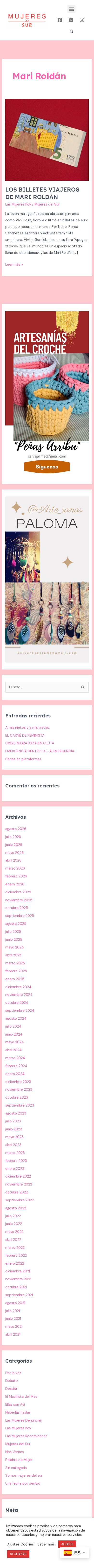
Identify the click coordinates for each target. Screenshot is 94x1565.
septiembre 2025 (19, 916)
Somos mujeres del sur (23, 1475)
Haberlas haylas (18, 1412)
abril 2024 (13, 1050)
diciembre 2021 (17, 1271)
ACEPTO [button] (67, 1544)
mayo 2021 (13, 1326)
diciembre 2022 (18, 1176)
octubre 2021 (16, 1287)
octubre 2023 (16, 1097)
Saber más (46, 1544)
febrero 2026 (16, 876)
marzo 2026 (15, 868)
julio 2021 (12, 1311)
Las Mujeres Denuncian (23, 1420)
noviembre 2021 (18, 1279)
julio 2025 (13, 931)
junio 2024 (13, 1034)
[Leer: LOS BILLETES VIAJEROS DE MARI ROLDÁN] (46, 139)
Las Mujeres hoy (18, 204)
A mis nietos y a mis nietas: (27, 727)
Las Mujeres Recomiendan (26, 1436)
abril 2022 (13, 1239)
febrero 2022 (16, 1255)
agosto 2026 (15, 829)
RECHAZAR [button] (18, 1554)
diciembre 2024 (18, 987)
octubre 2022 (16, 1192)
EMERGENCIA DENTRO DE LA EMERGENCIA (39, 751)
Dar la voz (13, 1373)
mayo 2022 (14, 1232)
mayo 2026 (14, 852)
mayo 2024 (14, 1042)
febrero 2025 (16, 971)
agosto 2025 (15, 923)
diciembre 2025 (18, 892)
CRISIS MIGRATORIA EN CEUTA (29, 743)
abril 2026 (13, 860)
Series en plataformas (23, 759)
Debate (11, 1380)
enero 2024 (15, 1074)
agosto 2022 (15, 1208)
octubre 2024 (16, 1002)
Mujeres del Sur (17, 1444)
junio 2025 (13, 939)
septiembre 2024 (19, 1010)
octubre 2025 (16, 908)
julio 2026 (13, 837)
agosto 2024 (16, 1018)
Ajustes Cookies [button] (20, 1544)
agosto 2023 (15, 1113)
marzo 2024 (15, 1058)
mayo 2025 (14, 947)
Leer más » (14, 264)
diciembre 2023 (18, 1082)
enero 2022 (14, 1263)
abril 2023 (13, 1145)
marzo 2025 (15, 963)
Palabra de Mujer (19, 1460)
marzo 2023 (15, 1153)
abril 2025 (13, 955)
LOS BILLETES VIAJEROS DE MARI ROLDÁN (42, 193)
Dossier (11, 1388)
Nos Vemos (14, 1452)
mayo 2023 (14, 1137)
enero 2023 (14, 1168)
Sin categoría (16, 1468)
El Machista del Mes (21, 1396)
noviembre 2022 (18, 1184)
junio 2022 (13, 1224)
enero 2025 (14, 979)
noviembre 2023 (18, 1089)
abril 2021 (12, 1334)
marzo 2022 (15, 1247)
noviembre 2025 (18, 900)
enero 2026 (14, 884)
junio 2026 (13, 845)
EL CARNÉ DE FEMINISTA (25, 735)
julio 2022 (13, 1216)
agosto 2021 (15, 1303)
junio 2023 (13, 1129)
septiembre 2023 (19, 1105)
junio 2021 (13, 1318)
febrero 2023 (16, 1161)
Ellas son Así (15, 1404)
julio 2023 (13, 1121)
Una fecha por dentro (22, 1483)
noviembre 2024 (19, 994)
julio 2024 (13, 1026)
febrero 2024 (16, 1066)
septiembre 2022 (19, 1200)
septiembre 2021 (19, 1295)
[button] (71, 9)
